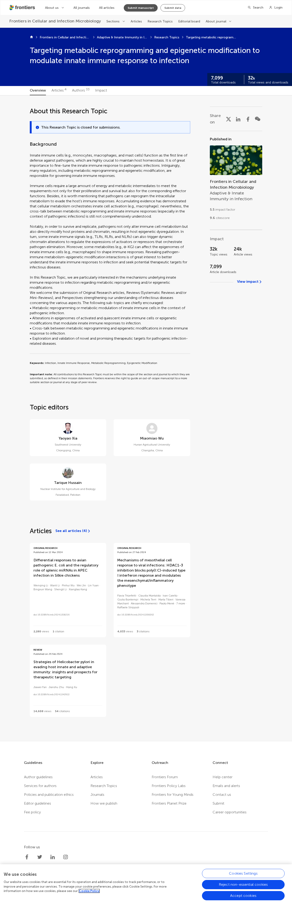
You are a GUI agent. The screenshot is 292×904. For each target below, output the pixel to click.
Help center (222, 777)
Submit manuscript (141, 7)
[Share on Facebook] (248, 118)
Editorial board (189, 21)
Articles (136, 21)
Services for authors (40, 786)
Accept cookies (243, 895)
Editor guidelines (37, 803)
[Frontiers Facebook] (27, 857)
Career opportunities (230, 812)
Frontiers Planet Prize (169, 803)
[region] (146, 884)
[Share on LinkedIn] (238, 118)
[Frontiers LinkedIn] (52, 857)
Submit (218, 803)
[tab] (38, 90)
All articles (106, 8)
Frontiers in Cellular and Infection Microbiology (65, 37)
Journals (97, 794)
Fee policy (32, 812)
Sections (113, 21)
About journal (216, 21)
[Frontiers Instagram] (65, 857)
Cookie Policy (89, 891)
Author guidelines (38, 777)
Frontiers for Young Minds (172, 794)
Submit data (172, 7)
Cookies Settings (243, 873)
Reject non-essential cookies (243, 884)
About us (52, 8)
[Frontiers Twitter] (39, 857)
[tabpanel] (146, 418)
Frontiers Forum (165, 777)
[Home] (31, 37)
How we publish (103, 803)
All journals (81, 8)
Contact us (222, 794)
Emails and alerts (226, 786)
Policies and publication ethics (49, 794)
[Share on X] (228, 118)
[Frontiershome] (22, 7)
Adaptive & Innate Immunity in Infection (122, 37)
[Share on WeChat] (257, 118)
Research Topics (160, 21)
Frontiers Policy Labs (169, 786)
